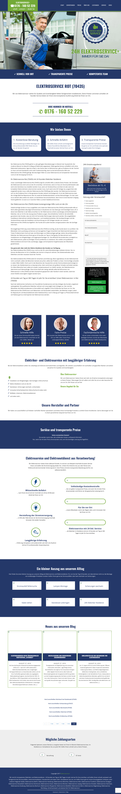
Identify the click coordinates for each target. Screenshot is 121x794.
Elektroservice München (61, 782)
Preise (79, 5)
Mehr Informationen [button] (96, 279)
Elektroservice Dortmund (32, 784)
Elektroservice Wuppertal (48, 786)
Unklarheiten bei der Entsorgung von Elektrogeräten (94, 657)
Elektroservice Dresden (89, 784)
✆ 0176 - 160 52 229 (60, 111)
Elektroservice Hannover (104, 784)
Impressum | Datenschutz (59, 792)
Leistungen (95, 5)
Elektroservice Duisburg (18, 786)
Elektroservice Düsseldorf (16, 784)
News (110, 5)
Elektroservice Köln (75, 782)
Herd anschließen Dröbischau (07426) (60, 716)
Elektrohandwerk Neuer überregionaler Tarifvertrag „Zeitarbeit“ (25, 657)
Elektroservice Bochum (33, 786)
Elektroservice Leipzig (75, 784)
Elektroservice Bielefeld (64, 786)
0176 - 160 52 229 (22, 6)
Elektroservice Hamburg (46, 782)
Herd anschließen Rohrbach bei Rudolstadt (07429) (60, 699)
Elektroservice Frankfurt (89, 782)
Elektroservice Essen (47, 784)
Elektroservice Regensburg (93, 786)
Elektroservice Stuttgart (104, 782)
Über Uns (86, 5)
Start (62, 5)
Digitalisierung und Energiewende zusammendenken (59, 657)
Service (103, 5)
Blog (67, 792)
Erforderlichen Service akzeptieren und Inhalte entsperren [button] (96, 288)
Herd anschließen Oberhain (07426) (60, 712)
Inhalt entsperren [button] (97, 282)
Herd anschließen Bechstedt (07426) (60, 708)
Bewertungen (71, 5)
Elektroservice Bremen (61, 784)
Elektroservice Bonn (78, 786)
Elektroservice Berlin (31, 782)
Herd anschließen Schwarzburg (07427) (60, 703)
